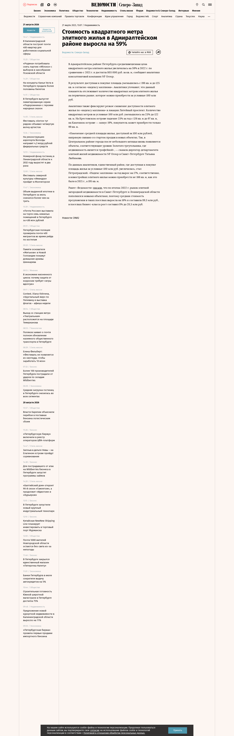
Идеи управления (114, 16)
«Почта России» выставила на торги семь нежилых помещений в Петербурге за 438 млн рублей (38, 215)
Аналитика (166, 16)
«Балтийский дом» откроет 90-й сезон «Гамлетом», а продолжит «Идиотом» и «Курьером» (38, 490)
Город (130, 16)
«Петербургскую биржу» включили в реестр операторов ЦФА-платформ (39, 437)
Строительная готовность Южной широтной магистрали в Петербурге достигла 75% (37, 596)
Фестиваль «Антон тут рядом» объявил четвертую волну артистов (38, 124)
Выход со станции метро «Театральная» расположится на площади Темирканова (38, 318)
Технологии (92, 10)
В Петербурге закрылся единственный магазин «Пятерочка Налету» (36, 562)
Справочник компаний (50, 16)
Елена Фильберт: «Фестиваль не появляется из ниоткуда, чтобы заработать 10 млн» (38, 356)
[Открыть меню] (210, 4)
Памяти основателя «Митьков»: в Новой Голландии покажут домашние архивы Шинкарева (34, 255)
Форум (139, 10)
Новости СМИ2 (70, 217)
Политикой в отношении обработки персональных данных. (114, 733)
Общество (77, 10)
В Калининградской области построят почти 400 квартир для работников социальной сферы (37, 47)
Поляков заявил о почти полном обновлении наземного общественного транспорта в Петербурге (38, 337)
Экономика (50, 10)
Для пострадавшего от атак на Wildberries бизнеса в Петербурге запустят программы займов (38, 471)
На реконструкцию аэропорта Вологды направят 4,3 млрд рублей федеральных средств (37, 141)
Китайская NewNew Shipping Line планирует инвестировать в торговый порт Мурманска (39, 525)
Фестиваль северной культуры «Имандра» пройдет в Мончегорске (36, 178)
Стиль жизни (126, 10)
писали (97, 187)
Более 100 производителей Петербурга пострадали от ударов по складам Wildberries (38, 375)
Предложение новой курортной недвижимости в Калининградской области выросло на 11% (38, 615)
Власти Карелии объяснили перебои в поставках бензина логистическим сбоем (38, 417)
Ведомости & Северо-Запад (160, 10)
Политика (64, 10)
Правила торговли (74, 16)
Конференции (94, 16)
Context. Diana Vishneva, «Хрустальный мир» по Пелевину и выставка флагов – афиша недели (36, 298)
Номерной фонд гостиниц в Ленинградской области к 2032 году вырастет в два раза (38, 161)
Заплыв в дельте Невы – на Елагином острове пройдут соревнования (38, 453)
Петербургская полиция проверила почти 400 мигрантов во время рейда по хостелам (38, 235)
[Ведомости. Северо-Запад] (130, 4)
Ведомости (29, 16)
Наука (201, 16)
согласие (94, 730)
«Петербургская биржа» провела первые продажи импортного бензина (37, 633)
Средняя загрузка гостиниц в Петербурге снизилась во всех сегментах (38, 393)
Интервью (183, 10)
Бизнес (37, 10)
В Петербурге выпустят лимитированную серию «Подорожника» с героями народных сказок (38, 103)
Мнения (196, 10)
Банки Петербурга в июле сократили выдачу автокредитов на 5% (37, 578)
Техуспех (190, 16)
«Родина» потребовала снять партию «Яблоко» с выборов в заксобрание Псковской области (37, 68)
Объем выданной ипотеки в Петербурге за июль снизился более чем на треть (38, 196)
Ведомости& (142, 16)
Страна (179, 16)
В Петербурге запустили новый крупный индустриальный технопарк (38, 507)
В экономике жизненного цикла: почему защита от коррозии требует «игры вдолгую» (37, 279)
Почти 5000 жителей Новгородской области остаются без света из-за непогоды (37, 545)
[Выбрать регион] (197, 4)
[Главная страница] (103, 4)
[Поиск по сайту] (203, 4)
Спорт (155, 16)
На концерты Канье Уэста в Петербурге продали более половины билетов (38, 86)
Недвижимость (109, 10)
